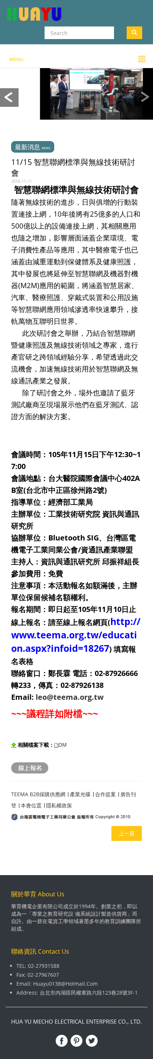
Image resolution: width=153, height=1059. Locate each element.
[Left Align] (134, 32)
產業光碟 (81, 794)
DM (63, 744)
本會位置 (31, 805)
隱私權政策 (59, 805)
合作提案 (106, 794)
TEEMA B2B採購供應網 (38, 794)
